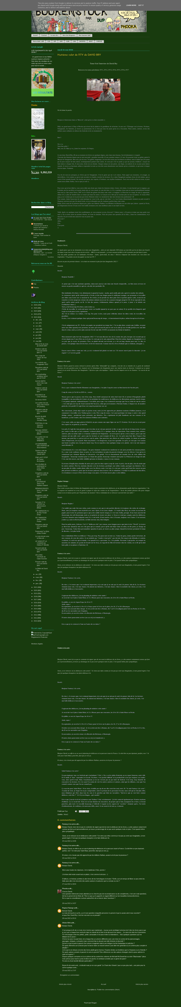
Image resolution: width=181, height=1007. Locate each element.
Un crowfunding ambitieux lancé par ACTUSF (41, 376)
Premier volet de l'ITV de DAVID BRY (41, 563)
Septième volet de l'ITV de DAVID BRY (41, 411)
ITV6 (123, 70)
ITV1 (101, 70)
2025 (35, 308)
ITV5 (118, 70)
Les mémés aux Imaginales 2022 (41, 363)
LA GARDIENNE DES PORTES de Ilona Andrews (42, 445)
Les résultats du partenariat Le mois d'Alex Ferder (40, 467)
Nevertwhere (38, 224)
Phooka (65, 888)
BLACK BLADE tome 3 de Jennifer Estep (41, 418)
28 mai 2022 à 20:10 (69, 918)
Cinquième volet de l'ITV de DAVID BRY (41, 475)
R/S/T (91, 41)
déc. (37, 320)
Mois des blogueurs (69, 35)
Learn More (131, 5)
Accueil (35, 35)
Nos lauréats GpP (84, 35)
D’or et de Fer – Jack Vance (43, 219)
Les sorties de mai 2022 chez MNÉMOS (41, 438)
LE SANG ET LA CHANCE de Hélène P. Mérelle (42, 543)
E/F (55, 41)
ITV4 (114, 70)
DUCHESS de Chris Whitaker (41, 396)
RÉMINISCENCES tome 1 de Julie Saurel (41, 490)
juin (37, 338)
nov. (37, 323)
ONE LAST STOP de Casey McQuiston (41, 459)
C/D (49, 41)
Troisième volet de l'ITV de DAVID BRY (41, 526)
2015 (35, 606)
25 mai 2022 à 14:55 (69, 841)
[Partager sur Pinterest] (88, 811)
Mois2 (66, 814)
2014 (35, 609)
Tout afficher (51, 257)
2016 (35, 602)
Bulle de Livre (39, 241)
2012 (35, 615)
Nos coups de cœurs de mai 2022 (40, 357)
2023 (35, 314)
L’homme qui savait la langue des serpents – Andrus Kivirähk (41, 227)
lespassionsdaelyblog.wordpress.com (43, 250)
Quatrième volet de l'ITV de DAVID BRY (41, 497)
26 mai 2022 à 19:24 (69, 858)
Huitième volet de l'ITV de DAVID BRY (41, 390)
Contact (44, 35)
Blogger (94, 1003)
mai (37, 341)
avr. (37, 574)
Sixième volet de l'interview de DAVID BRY (41, 452)
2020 (35, 590)
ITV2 (105, 70)
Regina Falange (68, 908)
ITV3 (110, 70)
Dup (34, 284)
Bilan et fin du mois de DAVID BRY (41, 345)
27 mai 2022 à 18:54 (69, 884)
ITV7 (127, 70)
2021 (35, 587)
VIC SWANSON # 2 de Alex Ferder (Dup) (42, 512)
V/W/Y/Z (99, 41)
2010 (35, 621)
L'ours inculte (39, 233)
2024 (35, 311)
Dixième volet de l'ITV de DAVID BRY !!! (41, 350)
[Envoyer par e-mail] (80, 811)
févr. (37, 580)
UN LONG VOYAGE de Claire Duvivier (41, 557)
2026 (35, 305)
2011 (35, 618)
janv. (37, 583)
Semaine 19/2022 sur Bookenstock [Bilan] (41, 432)
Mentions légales (37, 644)
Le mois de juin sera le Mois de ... (42, 537)
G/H (61, 41)
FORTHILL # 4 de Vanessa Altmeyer (41, 425)
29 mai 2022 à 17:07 (69, 970)
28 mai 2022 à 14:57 (69, 903)
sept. (37, 329)
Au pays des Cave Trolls (42, 218)
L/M (74, 41)
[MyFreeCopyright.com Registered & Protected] (42, 637)
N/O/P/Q (82, 41)
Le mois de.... (55, 35)
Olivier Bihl (66, 923)
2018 (35, 596)
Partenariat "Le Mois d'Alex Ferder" (42, 532)
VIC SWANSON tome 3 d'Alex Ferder (40, 519)
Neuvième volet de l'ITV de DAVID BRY (41, 369)
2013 (35, 612)
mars (38, 577)
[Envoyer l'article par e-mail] (75, 811)
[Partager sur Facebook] (86, 811)
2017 (35, 599)
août (37, 332)
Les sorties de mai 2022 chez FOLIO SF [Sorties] (42, 404)
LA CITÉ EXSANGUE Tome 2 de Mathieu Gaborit (41, 482)
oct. (37, 326)
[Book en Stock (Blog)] (33, 274)
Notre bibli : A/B (38, 41)
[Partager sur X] (84, 811)
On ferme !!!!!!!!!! (40, 400)
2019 (35, 593)
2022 (35, 317)
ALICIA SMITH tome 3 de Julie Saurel (41, 383)
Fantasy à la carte (68, 824)
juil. (37, 335)
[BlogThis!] (82, 811)
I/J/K (67, 41)
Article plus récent (65, 984)
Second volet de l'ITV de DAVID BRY (41, 550)
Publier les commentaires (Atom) (108, 989)
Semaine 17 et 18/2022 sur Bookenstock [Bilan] (40, 505)
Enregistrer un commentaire (69, 975)
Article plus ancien (142, 984)
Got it (141, 5)
